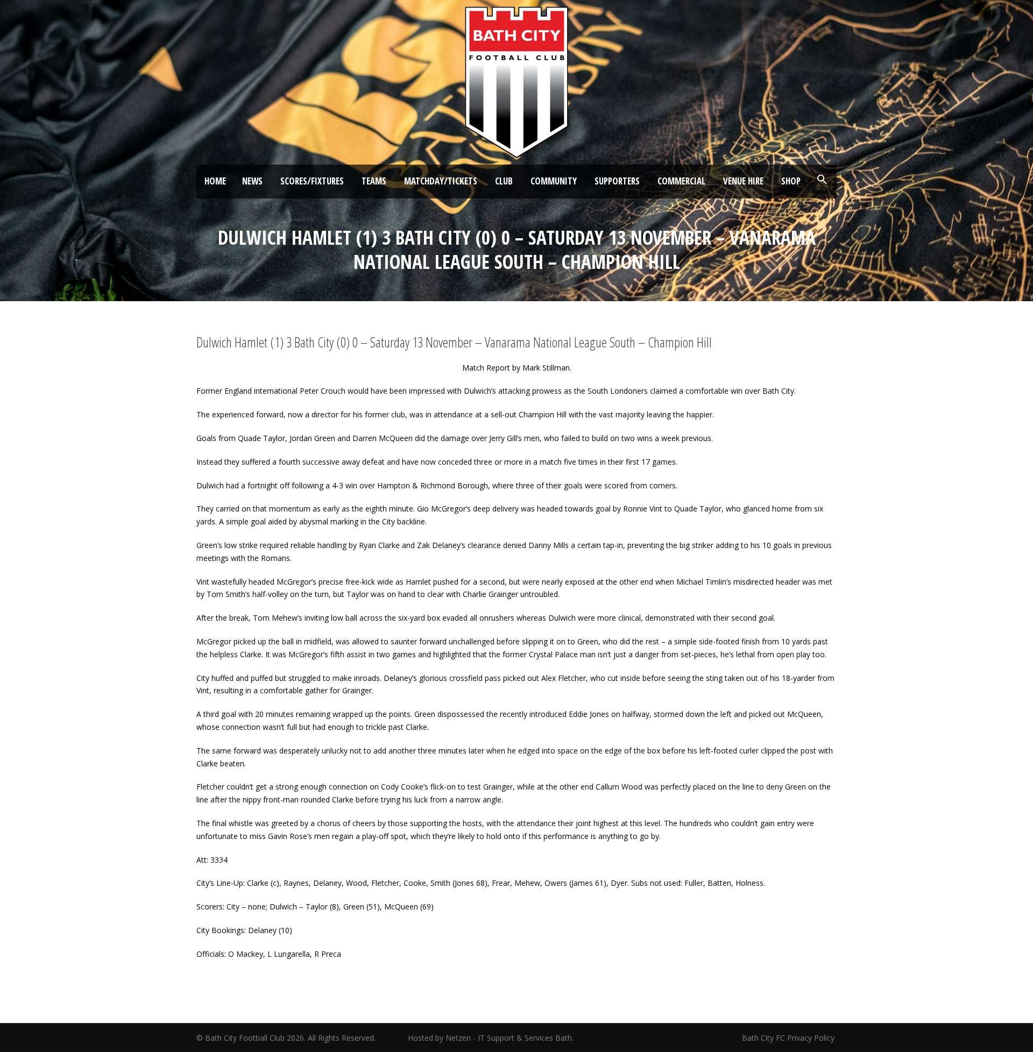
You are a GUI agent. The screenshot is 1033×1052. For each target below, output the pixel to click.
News (252, 181)
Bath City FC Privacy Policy (789, 1038)
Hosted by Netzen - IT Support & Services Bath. (491, 1038)
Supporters (617, 181)
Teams (374, 181)
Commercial (681, 181)
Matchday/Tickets (440, 181)
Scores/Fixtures (312, 181)
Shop (791, 181)
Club (504, 181)
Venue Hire (743, 181)
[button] (822, 180)
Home (215, 181)
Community (553, 181)
